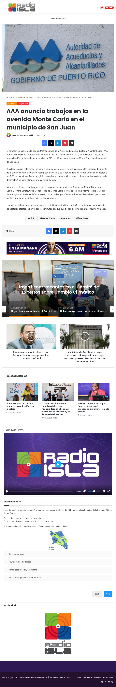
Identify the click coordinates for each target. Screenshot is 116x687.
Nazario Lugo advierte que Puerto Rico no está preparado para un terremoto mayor (93, 407)
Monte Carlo (48, 218)
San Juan (83, 218)
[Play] (7, 491)
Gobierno (58, 276)
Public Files (108, 677)
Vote (108, 594)
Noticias (19, 97)
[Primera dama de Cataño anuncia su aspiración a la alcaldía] (22, 392)
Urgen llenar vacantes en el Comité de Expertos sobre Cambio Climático (58, 289)
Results (97, 594)
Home (11, 97)
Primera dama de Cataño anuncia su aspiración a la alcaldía (20, 406)
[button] (58, 540)
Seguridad (23, 103)
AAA (31, 218)
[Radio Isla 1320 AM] (21, 7)
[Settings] (104, 491)
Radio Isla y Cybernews (21, 135)
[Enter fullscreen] (108, 491)
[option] (58, 288)
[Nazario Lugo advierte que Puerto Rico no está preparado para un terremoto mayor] (93, 392)
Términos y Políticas (92, 677)
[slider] (41, 491)
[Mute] (84, 491)
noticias (66, 218)
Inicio (79, 677)
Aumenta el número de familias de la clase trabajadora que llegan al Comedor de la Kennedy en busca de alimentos (56, 409)
